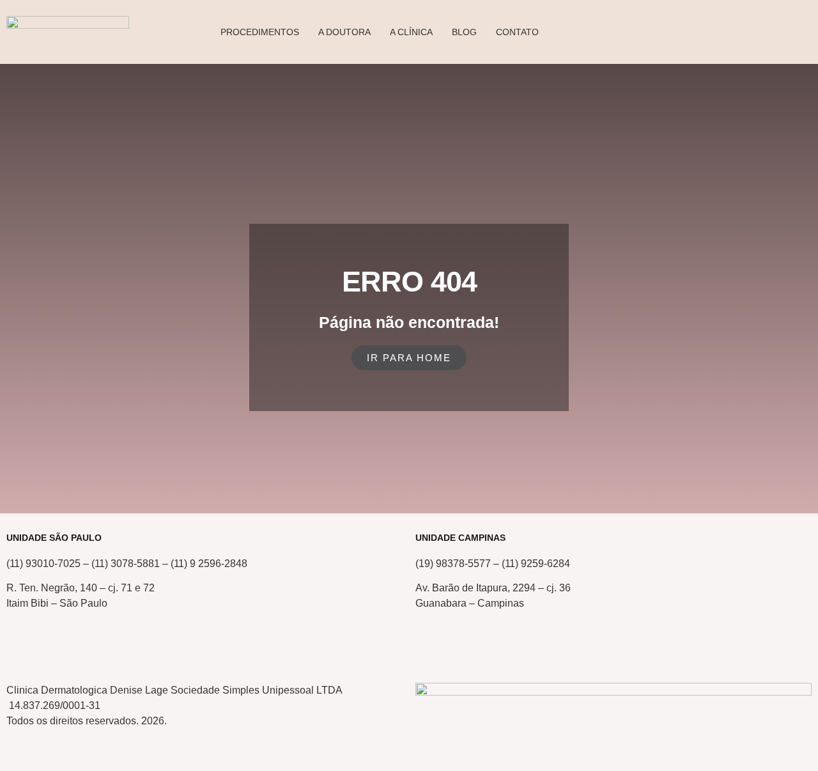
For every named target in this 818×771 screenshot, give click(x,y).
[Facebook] (126, 650)
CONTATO (517, 32)
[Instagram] (91, 650)
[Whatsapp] (57, 650)
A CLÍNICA (411, 32)
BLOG (464, 32)
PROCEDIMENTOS (259, 32)
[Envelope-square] (22, 650)
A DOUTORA (344, 32)
